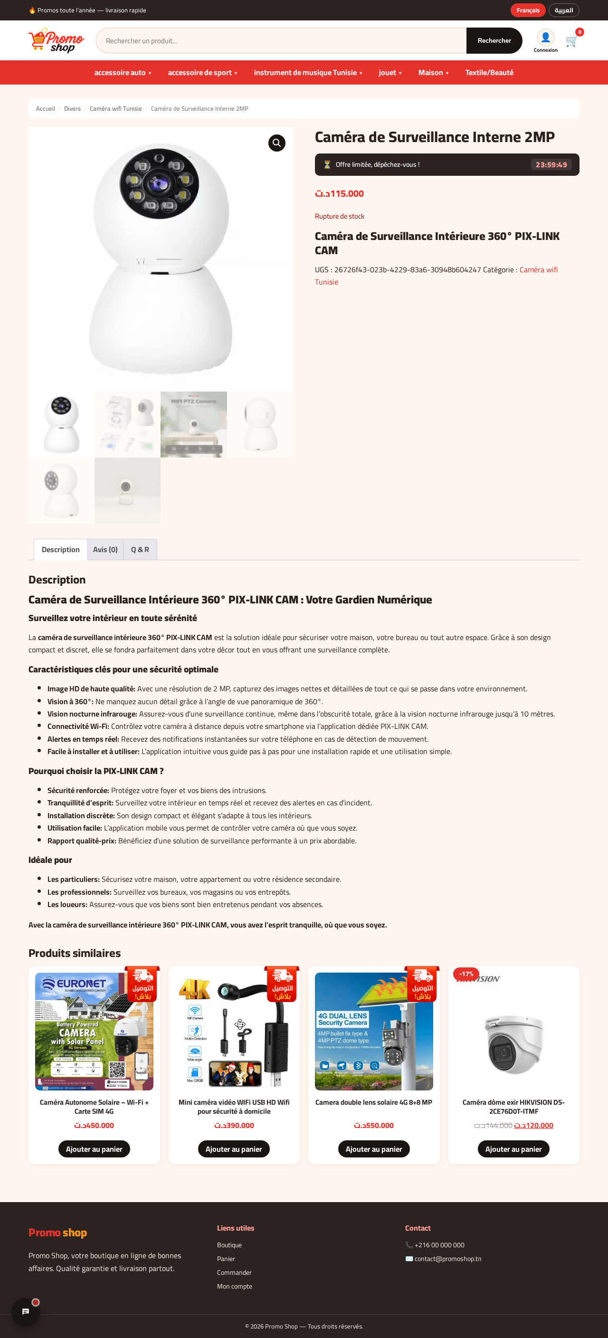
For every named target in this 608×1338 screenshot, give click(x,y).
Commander (234, 1272)
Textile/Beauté (489, 72)
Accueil (45, 108)
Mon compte (234, 1286)
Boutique (229, 1245)
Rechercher (494, 40)
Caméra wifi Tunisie (116, 108)
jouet (387, 72)
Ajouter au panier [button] (94, 1149)
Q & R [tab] (140, 549)
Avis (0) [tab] (105, 549)
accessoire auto (120, 72)
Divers (72, 108)
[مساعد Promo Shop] (25, 1312)
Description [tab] (61, 549)
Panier (226, 1258)
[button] (276, 143)
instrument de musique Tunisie (305, 72)
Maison (430, 72)
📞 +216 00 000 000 (435, 1245)
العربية (564, 10)
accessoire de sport (200, 72)
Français (528, 10)
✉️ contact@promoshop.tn (443, 1258)
